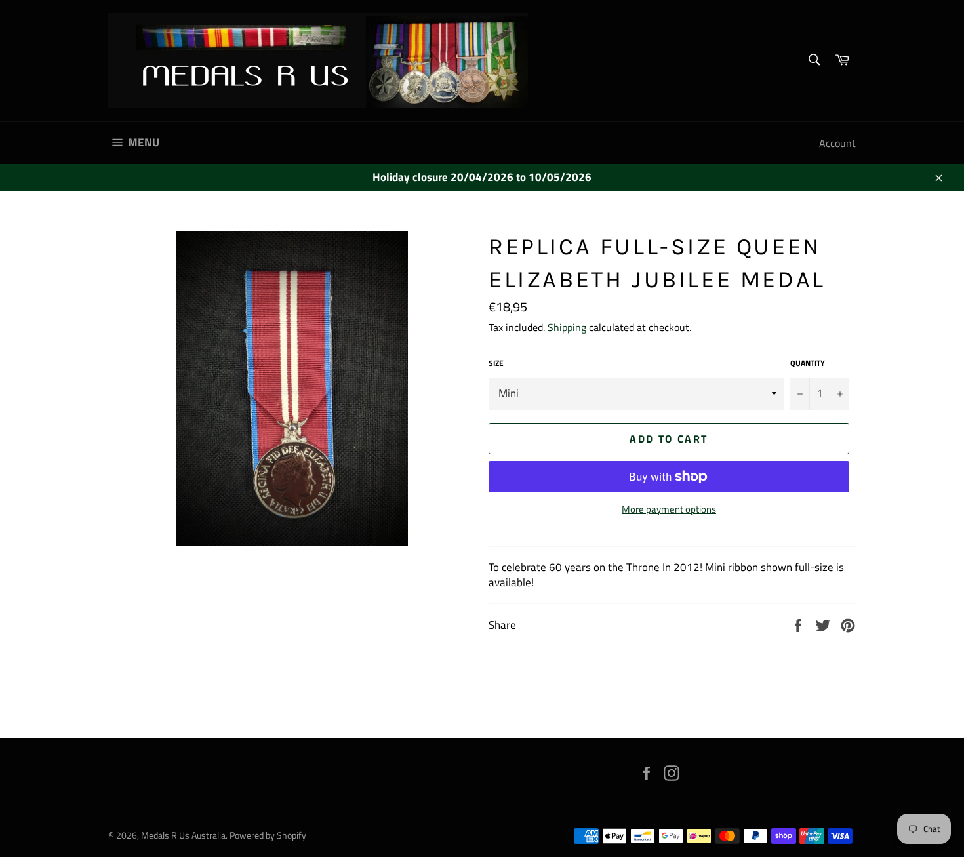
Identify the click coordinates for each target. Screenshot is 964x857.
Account (837, 143)
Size (496, 363)
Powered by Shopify (268, 835)
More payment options (669, 510)
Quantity (807, 363)
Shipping (567, 327)
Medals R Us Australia (183, 835)
